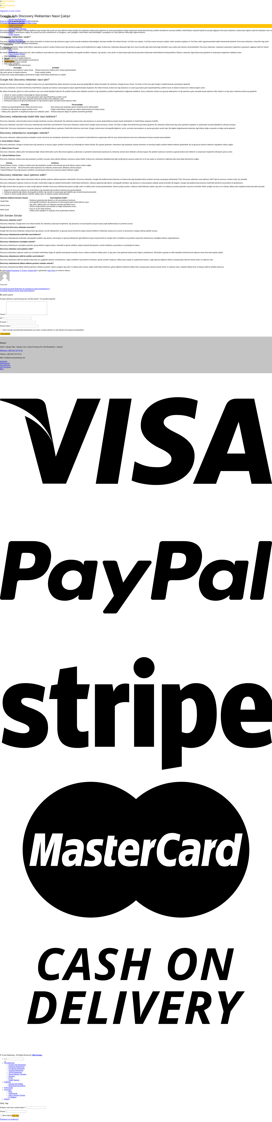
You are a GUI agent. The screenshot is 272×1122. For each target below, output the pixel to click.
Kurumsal (7, 1089)
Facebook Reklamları (16, 1068)
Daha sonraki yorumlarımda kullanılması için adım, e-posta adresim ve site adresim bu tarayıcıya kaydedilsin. (43, 330)
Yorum (3, 314)
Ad (1, 318)
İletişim (7, 1099)
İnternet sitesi (5, 326)
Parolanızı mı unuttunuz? (9, 1119)
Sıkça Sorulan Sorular (16, 54)
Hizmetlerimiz (9, 1063)
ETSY (10, 1078)
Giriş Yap (15, 1115)
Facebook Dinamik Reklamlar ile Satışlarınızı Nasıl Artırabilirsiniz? (25, 289)
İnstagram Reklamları (16, 1067)
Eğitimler (7, 1082)
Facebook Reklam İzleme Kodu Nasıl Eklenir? (17, 291)
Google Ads (18, 10)
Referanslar (8, 1088)
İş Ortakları (12, 1097)
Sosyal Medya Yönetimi (17, 29)
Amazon (11, 1076)
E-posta (3, 322)
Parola (3, 1111)
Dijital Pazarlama (4, 10)
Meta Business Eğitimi (16, 1086)
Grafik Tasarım (13, 35)
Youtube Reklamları (15, 25)
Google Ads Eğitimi (15, 40)
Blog (10, 50)
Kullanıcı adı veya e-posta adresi (13, 1107)
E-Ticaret (11, 10)
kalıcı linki (51, 270)
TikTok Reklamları (15, 27)
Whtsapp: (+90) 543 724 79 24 (11, 350)
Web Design (37, 1055)
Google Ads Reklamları (17, 19)
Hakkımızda (12, 1093)
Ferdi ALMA (26, 21)
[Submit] (5, 1061)
